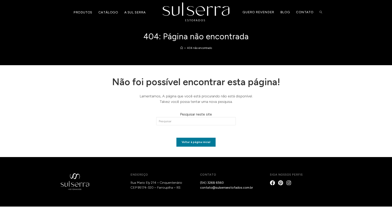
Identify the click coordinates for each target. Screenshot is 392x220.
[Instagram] (288, 182)
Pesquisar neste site (196, 114)
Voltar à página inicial (196, 142)
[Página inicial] (181, 48)
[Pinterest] (280, 182)
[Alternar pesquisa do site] (320, 12)
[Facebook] (272, 182)
